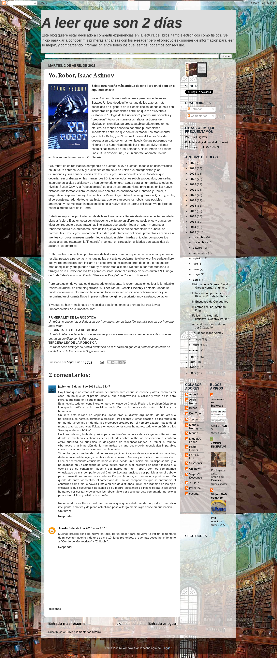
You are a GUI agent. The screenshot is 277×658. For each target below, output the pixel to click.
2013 (193, 232)
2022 (193, 184)
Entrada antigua (162, 623)
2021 (193, 189)
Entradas (196, 109)
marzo (197, 339)
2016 (193, 216)
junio (196, 269)
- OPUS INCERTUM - (218, 446)
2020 (193, 195)
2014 (193, 227)
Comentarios (198, 115)
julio (196, 263)
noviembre (200, 242)
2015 (193, 221)
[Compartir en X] (117, 362)
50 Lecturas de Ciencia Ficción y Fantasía (128, 288)
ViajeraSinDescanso (195, 476)
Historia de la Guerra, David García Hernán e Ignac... (210, 286)
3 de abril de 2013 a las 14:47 (91, 386)
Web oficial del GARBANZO (202, 147)
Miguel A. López (195, 440)
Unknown (195, 468)
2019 (193, 200)
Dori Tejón (195, 413)
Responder (65, 516)
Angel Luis (196, 394)
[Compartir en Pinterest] (124, 362)
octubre (198, 247)
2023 (193, 179)
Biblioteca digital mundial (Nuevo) (206, 142)
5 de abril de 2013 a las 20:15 (88, 528)
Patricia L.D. (194, 456)
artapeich (195, 482)
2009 (193, 373)
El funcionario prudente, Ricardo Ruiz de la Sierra (209, 295)
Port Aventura (216, 519)
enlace (109, 89)
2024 (193, 173)
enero (197, 350)
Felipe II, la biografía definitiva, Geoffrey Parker (210, 317)
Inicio (116, 623)
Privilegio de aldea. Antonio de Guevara (218, 475)
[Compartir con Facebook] (120, 362)
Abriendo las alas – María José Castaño (208, 326)
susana (194, 493)
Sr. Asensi (195, 463)
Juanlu (63, 528)
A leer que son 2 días (111, 23)
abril (196, 279)
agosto (197, 258)
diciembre (199, 237)
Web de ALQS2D (196, 137)
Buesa (193, 407)
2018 (193, 205)
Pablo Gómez (194, 448)
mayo (197, 274)
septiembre (200, 253)
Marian (193, 433)
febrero (198, 344)
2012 (193, 357)
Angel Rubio (193, 401)
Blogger (166, 647)
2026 (193, 163)
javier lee (64, 386)
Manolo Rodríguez (196, 426)
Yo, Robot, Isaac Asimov (207, 332)
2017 (193, 211)
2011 (193, 362)
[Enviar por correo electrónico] (109, 362)
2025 (193, 168)
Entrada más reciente (67, 623)
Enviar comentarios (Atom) (84, 631)
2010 (193, 367)
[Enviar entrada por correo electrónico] (101, 362)
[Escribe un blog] (113, 362)
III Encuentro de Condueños (210, 301)
